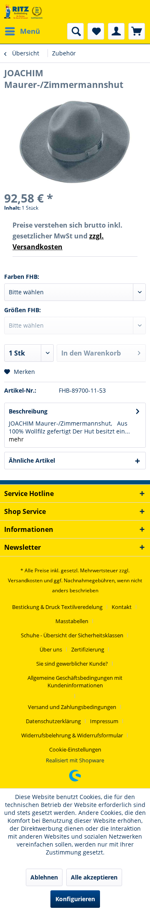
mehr (16, 439)
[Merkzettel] (96, 31)
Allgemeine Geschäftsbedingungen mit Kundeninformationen (75, 681)
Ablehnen (44, 877)
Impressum (104, 721)
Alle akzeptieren (94, 877)
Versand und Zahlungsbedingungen (72, 707)
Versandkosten (25, 580)
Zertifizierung (87, 649)
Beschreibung (28, 411)
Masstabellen (71, 621)
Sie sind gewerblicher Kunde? (72, 663)
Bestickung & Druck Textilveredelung (57, 607)
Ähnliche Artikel (32, 460)
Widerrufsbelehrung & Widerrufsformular (72, 735)
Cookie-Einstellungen (75, 749)
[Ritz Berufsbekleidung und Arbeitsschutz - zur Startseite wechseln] (23, 11)
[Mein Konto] (116, 31)
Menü (30, 31)
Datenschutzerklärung (53, 721)
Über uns (51, 649)
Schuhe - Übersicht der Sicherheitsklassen (72, 635)
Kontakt (122, 607)
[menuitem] (22, 31)
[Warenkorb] (136, 31)
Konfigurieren (75, 899)
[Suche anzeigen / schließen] (75, 31)
